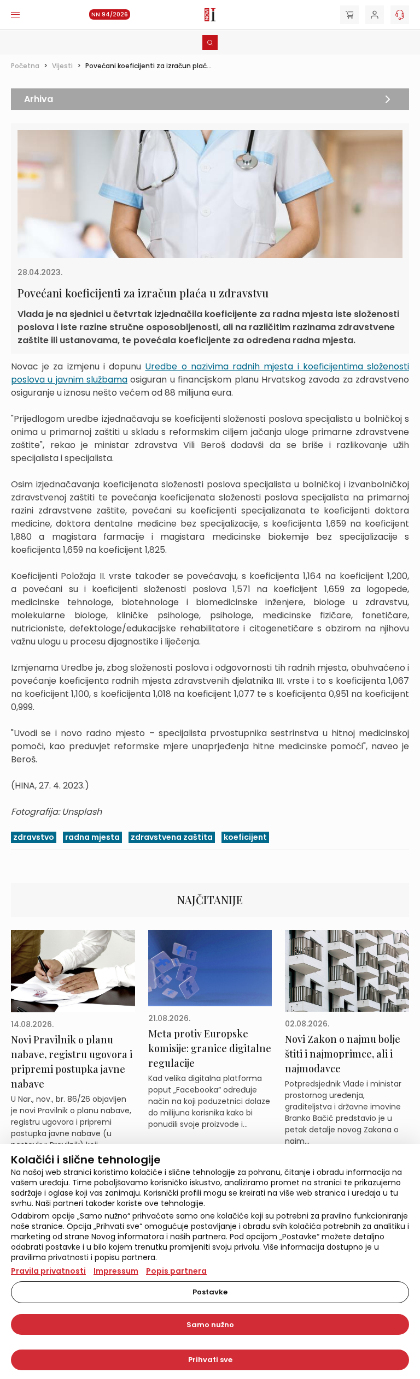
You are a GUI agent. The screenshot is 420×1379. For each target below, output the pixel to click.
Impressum (116, 1270)
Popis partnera (176, 1270)
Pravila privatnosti (48, 1270)
